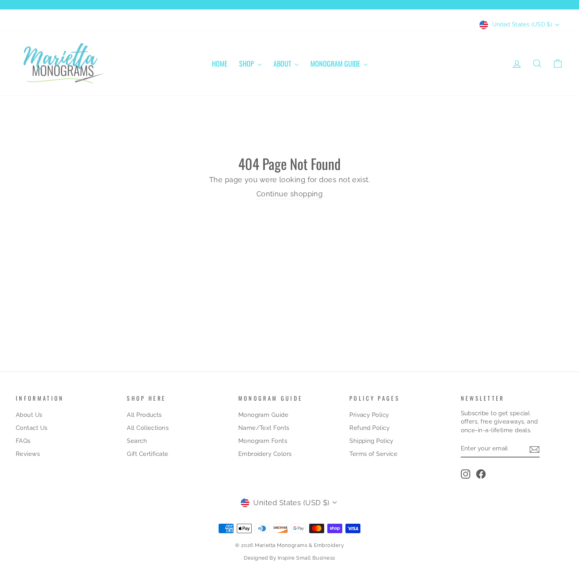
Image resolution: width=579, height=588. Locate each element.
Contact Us (32, 427)
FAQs (23, 440)
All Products (144, 414)
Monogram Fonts (262, 440)
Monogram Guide (263, 414)
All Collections (148, 427)
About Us (29, 414)
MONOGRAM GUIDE (336, 63)
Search (137, 440)
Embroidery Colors (265, 453)
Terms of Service (373, 453)
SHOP (247, 63)
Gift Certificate (147, 453)
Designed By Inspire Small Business (289, 558)
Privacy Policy (369, 414)
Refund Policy (369, 427)
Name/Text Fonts (264, 427)
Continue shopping (289, 194)
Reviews (28, 453)
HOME (219, 63)
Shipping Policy (371, 440)
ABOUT (283, 63)
